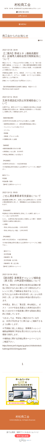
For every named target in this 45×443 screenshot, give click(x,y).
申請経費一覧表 (7, 181)
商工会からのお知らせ (15, 35)
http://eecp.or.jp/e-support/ (10, 89)
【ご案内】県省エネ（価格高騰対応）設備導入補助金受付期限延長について (21, 56)
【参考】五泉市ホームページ (11, 184)
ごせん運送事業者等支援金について (21, 196)
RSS (41, 40)
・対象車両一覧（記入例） (11, 263)
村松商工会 (22, 5)
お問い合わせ (22, 16)
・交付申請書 (6, 254)
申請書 (4, 178)
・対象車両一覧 (7, 257)
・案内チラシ (6, 251)
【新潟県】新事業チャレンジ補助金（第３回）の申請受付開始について (21, 279)
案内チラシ (6, 175)
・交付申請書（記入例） (10, 260)
